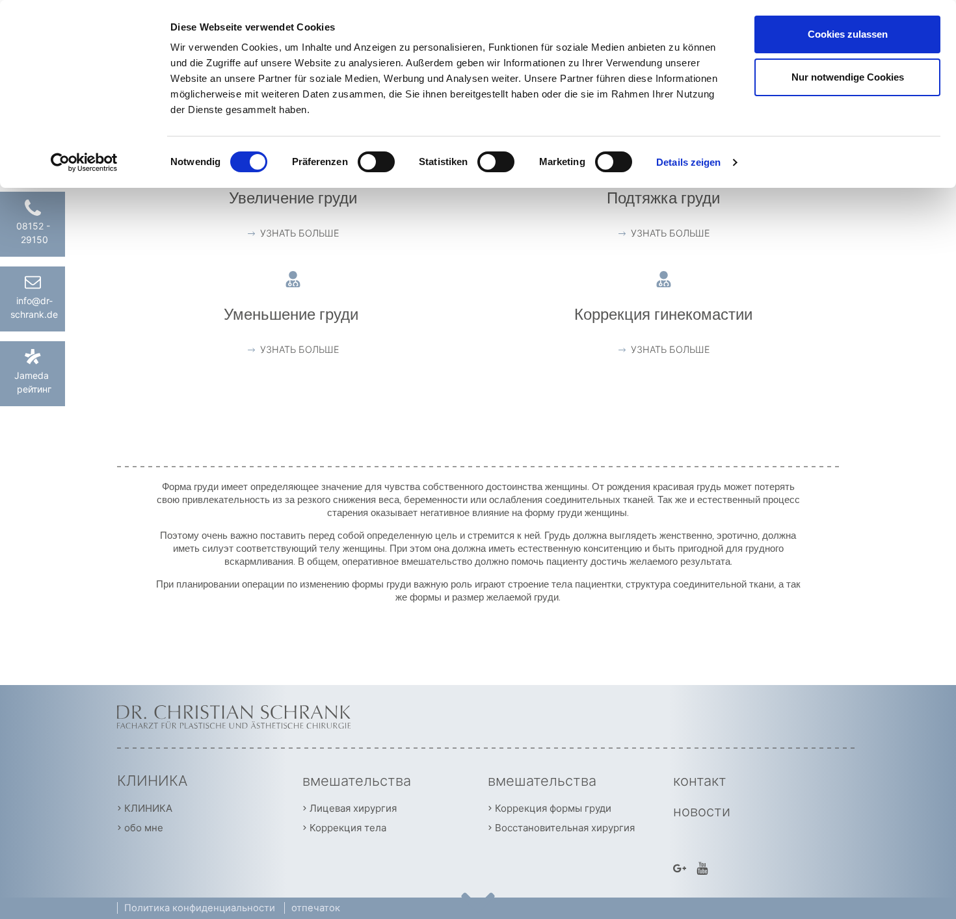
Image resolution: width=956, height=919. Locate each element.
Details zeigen (688, 162)
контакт (699, 780)
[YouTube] (702, 867)
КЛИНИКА (152, 780)
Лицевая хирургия (353, 808)
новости (701, 811)
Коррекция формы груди (553, 808)
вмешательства (356, 780)
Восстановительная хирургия (565, 828)
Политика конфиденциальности (201, 908)
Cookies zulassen (848, 34)
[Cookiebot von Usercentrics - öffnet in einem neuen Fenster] (84, 162)
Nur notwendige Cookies (847, 77)
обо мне (143, 828)
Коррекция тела (348, 828)
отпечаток (315, 908)
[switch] (376, 161)
